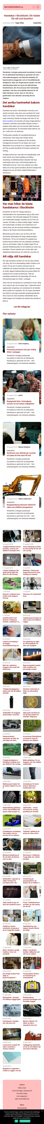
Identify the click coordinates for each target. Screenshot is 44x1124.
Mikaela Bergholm (24, 447)
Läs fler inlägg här (22, 307)
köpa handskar (8, 121)
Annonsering (22, 1108)
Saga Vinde (19, 23)
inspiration (37, 23)
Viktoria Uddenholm (24, 499)
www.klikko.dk (24, 1099)
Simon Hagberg (23, 343)
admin (20, 395)
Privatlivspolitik (24, 1121)
